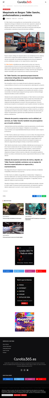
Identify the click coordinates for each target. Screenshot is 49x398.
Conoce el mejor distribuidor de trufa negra (12, 218)
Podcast (4, 352)
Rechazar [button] (24, 395)
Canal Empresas (6, 9)
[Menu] (3, 2)
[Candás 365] (24, 2)
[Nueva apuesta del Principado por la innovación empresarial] (35, 209)
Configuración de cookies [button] (7, 395)
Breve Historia (6, 344)
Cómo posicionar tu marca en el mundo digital (12, 237)
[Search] (45, 2)
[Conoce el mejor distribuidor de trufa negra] (13, 209)
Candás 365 (9, 18)
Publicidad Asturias (7, 348)
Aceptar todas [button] (17, 395)
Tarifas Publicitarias (7, 346)
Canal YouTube (6, 350)
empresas (5, 191)
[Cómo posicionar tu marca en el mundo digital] (13, 228)
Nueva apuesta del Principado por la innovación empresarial (35, 219)
